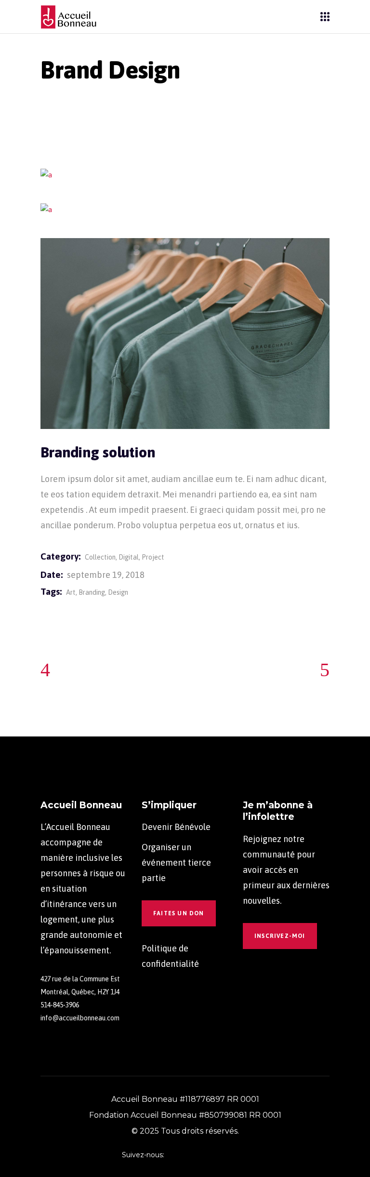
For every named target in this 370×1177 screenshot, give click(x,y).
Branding (92, 592)
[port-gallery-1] (185, 175)
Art (71, 592)
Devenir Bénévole (176, 827)
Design (118, 592)
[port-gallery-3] (185, 333)
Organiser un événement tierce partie (176, 862)
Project (153, 557)
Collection (100, 557)
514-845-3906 (59, 1005)
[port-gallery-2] (185, 209)
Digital (129, 557)
